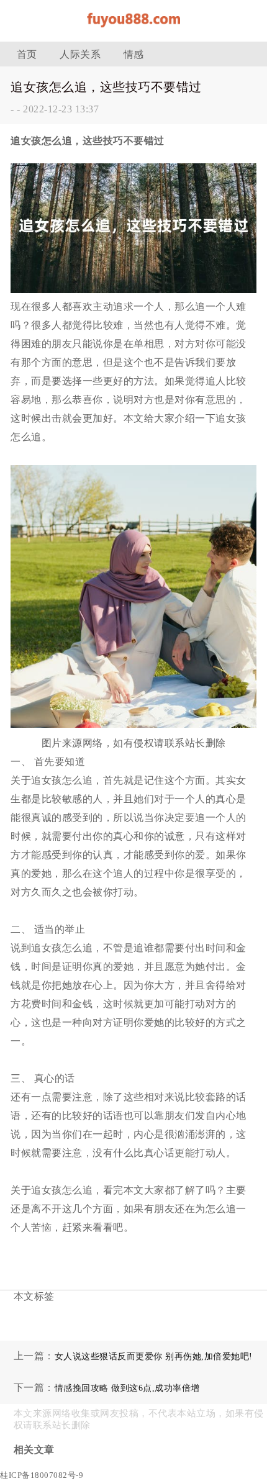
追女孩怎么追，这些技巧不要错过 (106, 87)
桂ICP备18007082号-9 (41, 1475)
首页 (27, 54)
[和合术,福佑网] (133, 30)
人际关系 (80, 54)
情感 (134, 54)
